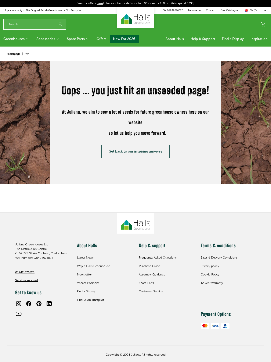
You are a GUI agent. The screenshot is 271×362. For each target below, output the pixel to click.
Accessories (45, 39)
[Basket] (263, 24)
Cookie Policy (210, 274)
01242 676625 (25, 272)
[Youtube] (18, 313)
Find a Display (232, 39)
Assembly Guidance (152, 274)
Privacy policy (210, 266)
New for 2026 (124, 39)
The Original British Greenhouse (44, 10)
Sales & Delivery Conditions (219, 257)
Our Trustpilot (74, 10)
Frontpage (14, 54)
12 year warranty (12, 10)
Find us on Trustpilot (90, 300)
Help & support (203, 39)
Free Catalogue (229, 10)
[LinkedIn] (49, 303)
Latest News (85, 257)
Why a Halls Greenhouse (93, 266)
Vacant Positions (88, 283)
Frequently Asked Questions (158, 257)
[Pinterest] (39, 303)
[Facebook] (28, 303)
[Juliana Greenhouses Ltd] (135, 17)
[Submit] (60, 24)
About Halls (175, 39)
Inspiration (259, 39)
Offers (101, 39)
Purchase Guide (149, 266)
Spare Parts (76, 39)
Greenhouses (14, 39)
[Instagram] (18, 303)
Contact (210, 10)
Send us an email (26, 280)
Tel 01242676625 (173, 10)
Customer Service (151, 291)
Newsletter (194, 10)
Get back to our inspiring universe (135, 151)
